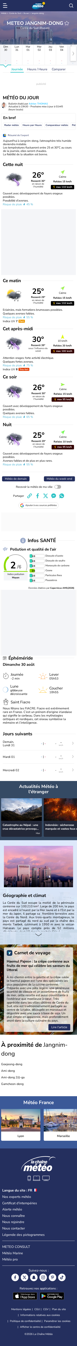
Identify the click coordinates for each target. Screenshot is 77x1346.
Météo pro (10, 1259)
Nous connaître (13, 1215)
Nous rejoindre (13, 1222)
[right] (73, 53)
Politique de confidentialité (25, 1321)
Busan (26, 13)
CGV (46, 1309)
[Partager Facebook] (37, 495)
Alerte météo (12, 1209)
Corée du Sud (15, 13)
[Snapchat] (34, 1277)
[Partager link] (29, 495)
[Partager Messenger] (53, 495)
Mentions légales (21, 1309)
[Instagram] (43, 1277)
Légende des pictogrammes (23, 1234)
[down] (38, 935)
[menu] (6, 6)
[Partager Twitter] (45, 495)
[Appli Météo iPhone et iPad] (25, 1296)
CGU (37, 1309)
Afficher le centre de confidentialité (40, 1327)
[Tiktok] (62, 1277)
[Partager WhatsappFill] (61, 495)
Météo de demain (16, 479)
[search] (71, 6)
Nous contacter (13, 1228)
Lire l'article (59, 1027)
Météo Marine (12, 1253)
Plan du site (59, 1309)
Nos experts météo (16, 1197)
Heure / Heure (37, 69)
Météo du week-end (59, 479)
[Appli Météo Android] (52, 1296)
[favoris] (66, 23)
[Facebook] (15, 1277)
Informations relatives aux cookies (40, 1315)
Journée (17, 69)
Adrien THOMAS (38, 103)
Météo (4, 13)
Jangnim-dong (38, 13)
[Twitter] (24, 1277)
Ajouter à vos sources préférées (41, 505)
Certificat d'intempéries (19, 1203)
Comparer (59, 69)
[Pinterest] (52, 1277)
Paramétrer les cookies (57, 1321)
